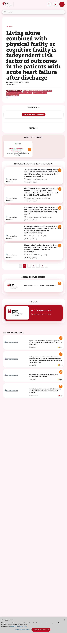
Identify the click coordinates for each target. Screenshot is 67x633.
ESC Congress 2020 (41, 310)
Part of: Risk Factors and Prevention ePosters (37, 90)
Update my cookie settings (22, 629)
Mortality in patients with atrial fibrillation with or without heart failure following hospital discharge (45, 390)
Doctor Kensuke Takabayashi (16, 150)
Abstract (27, 182)
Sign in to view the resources (33, 114)
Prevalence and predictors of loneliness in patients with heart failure (43, 375)
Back (11, 27)
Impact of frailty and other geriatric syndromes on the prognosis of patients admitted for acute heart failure (45, 342)
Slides (34, 182)
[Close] (64, 620)
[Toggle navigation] (62, 4)
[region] (33, 625)
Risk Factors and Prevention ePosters (39, 285)
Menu (10, 12)
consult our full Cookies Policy (18, 626)
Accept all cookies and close (41, 629)
